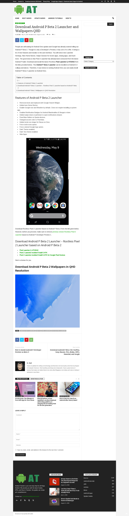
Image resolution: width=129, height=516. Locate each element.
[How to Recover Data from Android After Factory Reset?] (70, 389)
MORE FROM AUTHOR (37, 379)
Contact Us (21, 1)
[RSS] (108, 1)
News (85, 490)
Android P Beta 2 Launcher (27, 330)
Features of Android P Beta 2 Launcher (30, 83)
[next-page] (79, 379)
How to (68, 18)
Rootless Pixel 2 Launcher (59, 330)
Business (40, 396)
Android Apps (19, 396)
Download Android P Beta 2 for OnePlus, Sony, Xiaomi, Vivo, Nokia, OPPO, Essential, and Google (65, 352)
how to (38, 330)
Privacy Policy (46, 1)
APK (17, 23)
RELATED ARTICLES (22, 379)
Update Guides (39, 18)
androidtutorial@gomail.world (30, 496)
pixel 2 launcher (46, 330)
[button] (113, 18)
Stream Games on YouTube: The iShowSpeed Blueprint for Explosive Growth (69, 480)
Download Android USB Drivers (33, 1)
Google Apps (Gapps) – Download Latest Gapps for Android (67, 1)
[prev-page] (76, 379)
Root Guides (26, 18)
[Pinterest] (26, 40)
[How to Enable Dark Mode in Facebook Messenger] (54, 501)
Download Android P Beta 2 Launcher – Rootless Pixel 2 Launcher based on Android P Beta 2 (47, 87)
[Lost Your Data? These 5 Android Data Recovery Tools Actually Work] (54, 491)
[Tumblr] (111, 1)
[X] (114, 1)
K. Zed (18, 34)
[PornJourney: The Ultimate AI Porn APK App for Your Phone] (25, 389)
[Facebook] (105, 1)
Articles (86, 487)
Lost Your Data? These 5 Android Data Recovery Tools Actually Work (70, 490)
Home (14, 1)
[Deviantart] (102, 1)
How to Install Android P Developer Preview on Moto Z (28, 351)
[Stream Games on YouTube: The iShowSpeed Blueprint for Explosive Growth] (54, 481)
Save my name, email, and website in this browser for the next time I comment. (40, 450)
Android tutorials (55, 18)
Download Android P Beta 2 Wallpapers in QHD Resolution (36, 90)
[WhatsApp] (31, 40)
